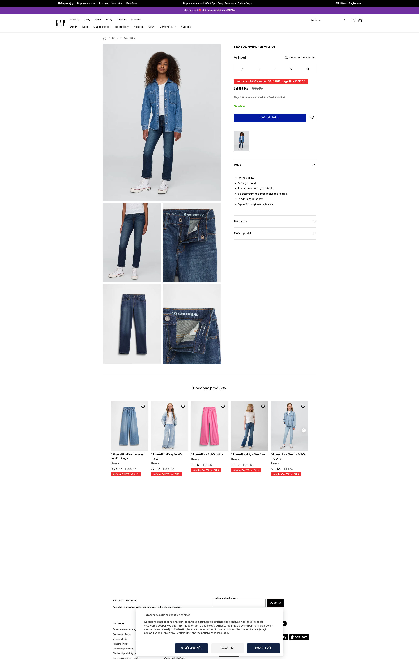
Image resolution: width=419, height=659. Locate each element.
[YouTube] (283, 623)
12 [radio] (291, 68)
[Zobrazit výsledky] (345, 20)
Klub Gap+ (131, 3)
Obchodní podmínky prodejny (128, 653)
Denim (73, 26)
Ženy (87, 19)
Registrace (230, 3)
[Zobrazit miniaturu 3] (132, 324)
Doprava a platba (86, 3)
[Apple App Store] (299, 637)
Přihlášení (341, 3)
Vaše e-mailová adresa (226, 598)
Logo (85, 26)
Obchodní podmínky (123, 648)
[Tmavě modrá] (241, 141)
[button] (312, 117)
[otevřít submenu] (81, 20)
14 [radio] (307, 68)
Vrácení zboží (120, 639)
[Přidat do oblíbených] (143, 406)
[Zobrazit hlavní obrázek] (162, 122)
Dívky (109, 19)
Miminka (136, 19)
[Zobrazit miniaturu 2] (192, 242)
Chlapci (122, 19)
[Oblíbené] (353, 20)
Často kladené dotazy (124, 629)
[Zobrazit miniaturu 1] (132, 242)
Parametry (240, 221)
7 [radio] (242, 68)
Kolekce (138, 26)
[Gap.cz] (60, 23)
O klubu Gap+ (245, 3)
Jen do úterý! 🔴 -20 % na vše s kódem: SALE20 (209, 10)
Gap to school (101, 26)
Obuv (151, 26)
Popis (237, 164)
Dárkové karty (168, 26)
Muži (98, 19)
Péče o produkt (243, 233)
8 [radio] (258, 68)
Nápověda (117, 3)
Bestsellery (122, 26)
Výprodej (186, 26)
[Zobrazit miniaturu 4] (192, 324)
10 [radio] (275, 68)
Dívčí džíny (129, 38)
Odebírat (275, 602)
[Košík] (360, 20)
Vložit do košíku (270, 117)
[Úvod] (104, 38)
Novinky (74, 19)
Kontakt (103, 3)
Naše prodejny (65, 3)
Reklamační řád (120, 643)
